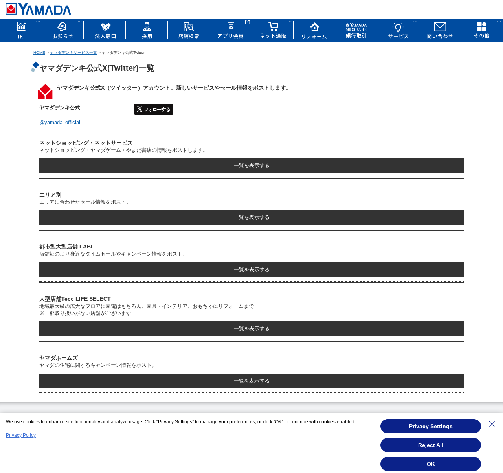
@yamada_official (59, 122)
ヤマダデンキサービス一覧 (73, 52)
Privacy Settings (431, 426)
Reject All (430, 445)
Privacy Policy (21, 435)
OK (431, 464)
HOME (39, 52)
